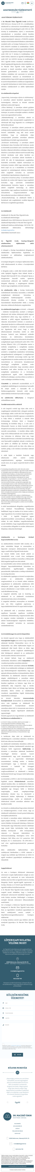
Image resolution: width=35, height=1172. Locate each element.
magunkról (17, 1123)
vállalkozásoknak (17, 1131)
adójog (17, 1128)
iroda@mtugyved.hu (7, 230)
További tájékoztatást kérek (17, 1169)
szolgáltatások (17, 1126)
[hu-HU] (28, 3)
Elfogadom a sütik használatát (17, 1166)
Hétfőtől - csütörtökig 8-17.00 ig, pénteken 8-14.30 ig (17, 962)
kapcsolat (17, 1133)
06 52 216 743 (17, 978)
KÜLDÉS (19, 1054)
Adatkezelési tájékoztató (16, 1045)
